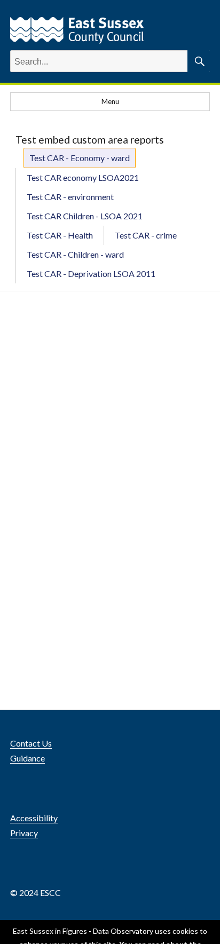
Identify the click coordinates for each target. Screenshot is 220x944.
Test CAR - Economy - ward (79, 158)
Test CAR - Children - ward (75, 254)
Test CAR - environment (70, 197)
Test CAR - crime (146, 235)
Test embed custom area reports (89, 139)
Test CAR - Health (60, 235)
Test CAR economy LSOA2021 (83, 177)
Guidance (27, 758)
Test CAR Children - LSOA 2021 (85, 216)
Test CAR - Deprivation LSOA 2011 (91, 273)
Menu (110, 101)
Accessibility (34, 818)
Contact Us (31, 743)
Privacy (24, 833)
